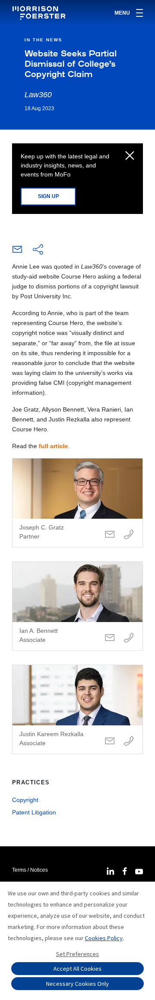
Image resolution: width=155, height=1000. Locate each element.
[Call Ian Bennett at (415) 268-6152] (129, 638)
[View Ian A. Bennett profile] (77, 606)
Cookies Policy (104, 938)
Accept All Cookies (77, 968)
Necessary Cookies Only (77, 984)
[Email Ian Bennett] (110, 638)
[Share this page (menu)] (38, 250)
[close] (129, 156)
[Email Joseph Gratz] (110, 535)
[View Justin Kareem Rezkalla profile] (77, 709)
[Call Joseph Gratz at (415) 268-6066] (129, 535)
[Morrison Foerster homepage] (40, 13)
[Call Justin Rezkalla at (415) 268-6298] (129, 741)
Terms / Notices (30, 870)
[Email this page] (17, 251)
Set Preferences (77, 954)
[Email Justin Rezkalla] (110, 741)
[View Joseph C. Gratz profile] (77, 502)
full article (53, 446)
